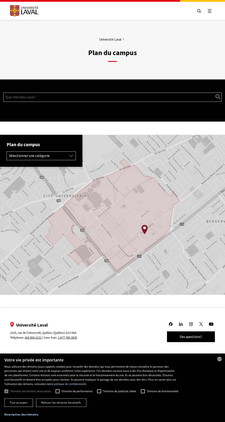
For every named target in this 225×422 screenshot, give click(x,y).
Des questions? (191, 336)
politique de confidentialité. (70, 384)
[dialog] (112, 388)
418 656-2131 (33, 338)
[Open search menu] (199, 11)
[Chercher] (217, 97)
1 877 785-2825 (67, 338)
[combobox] (219, 359)
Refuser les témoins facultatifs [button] (61, 402)
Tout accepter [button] (19, 402)
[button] (21, 414)
